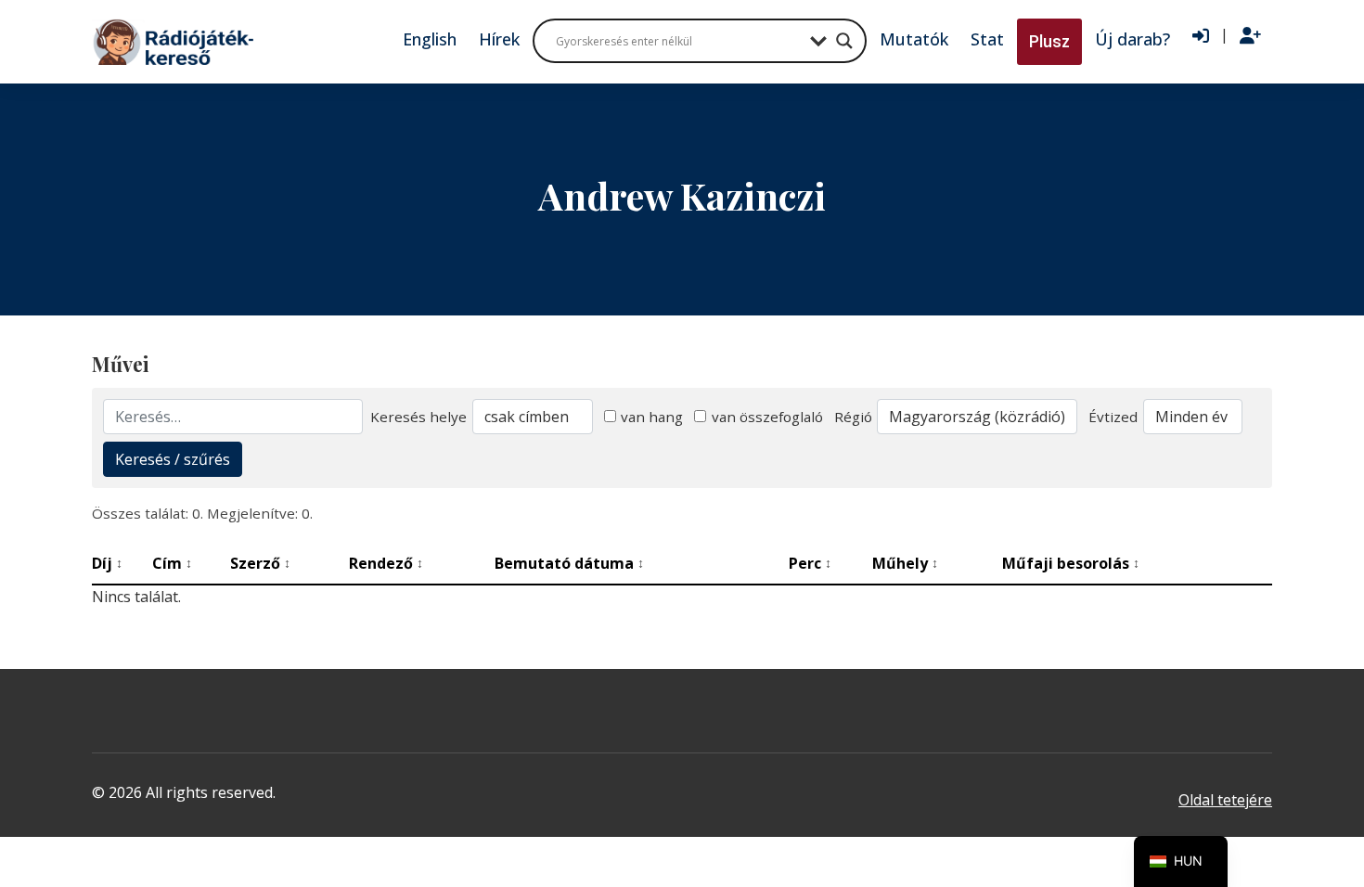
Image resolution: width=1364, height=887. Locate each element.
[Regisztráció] (1250, 36)
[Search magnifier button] (844, 41)
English (430, 39)
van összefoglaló (767, 416)
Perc (810, 563)
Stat (987, 39)
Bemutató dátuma (569, 563)
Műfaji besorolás (1070, 563)
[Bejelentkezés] (1200, 36)
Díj (107, 563)
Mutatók (914, 39)
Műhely (905, 563)
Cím (172, 563)
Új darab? (1132, 39)
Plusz (1049, 41)
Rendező (386, 563)
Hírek (499, 39)
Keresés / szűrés (172, 459)
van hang (652, 416)
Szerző (260, 563)
